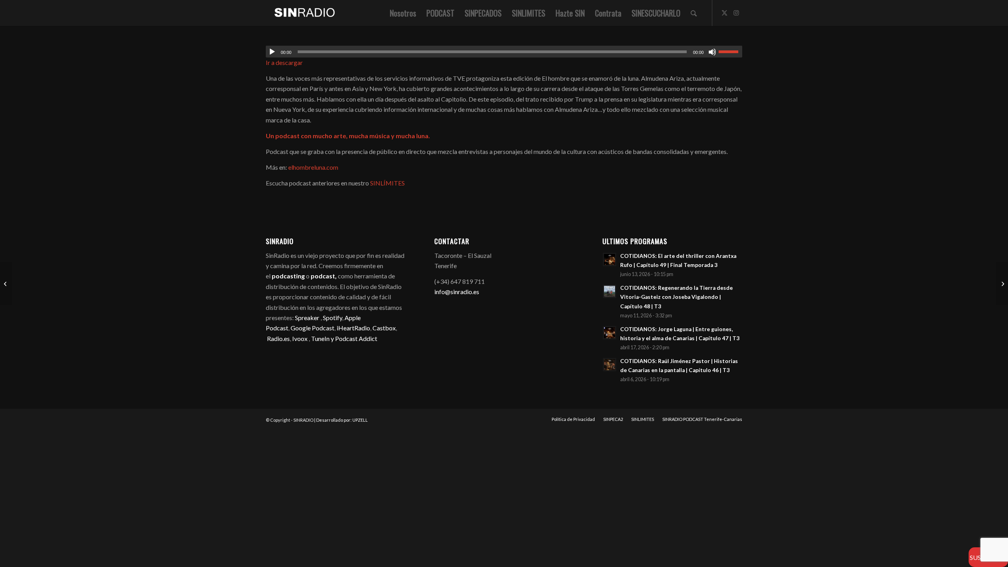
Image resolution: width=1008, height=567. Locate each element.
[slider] (730, 51)
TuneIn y (323, 338)
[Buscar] (694, 13)
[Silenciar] (712, 52)
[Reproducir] (272, 52)
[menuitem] (403, 13)
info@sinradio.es (456, 291)
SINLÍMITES (387, 183)
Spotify (332, 317)
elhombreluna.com (313, 167)
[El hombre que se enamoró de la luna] (6, 283)
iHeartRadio (352, 328)
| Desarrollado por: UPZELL (341, 419)
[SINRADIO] (300, 13)
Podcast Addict (356, 338)
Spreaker (307, 317)
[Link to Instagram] (736, 13)
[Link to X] (724, 13)
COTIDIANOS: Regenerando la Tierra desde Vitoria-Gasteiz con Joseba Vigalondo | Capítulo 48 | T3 (676, 297)
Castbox (384, 328)
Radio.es (278, 338)
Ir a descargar (284, 62)
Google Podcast (312, 328)
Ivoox (300, 338)
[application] (504, 51)
